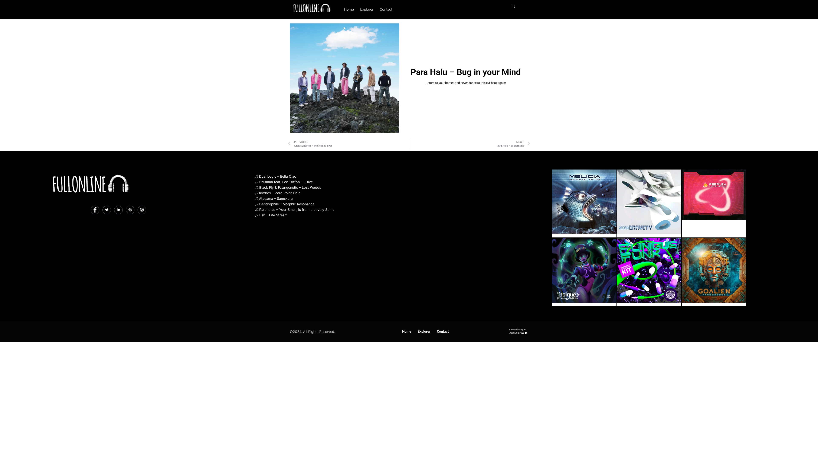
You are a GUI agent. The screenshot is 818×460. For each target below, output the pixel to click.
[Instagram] (142, 210)
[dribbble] (130, 210)
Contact (386, 9)
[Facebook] (95, 210)
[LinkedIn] (118, 210)
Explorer (366, 9)
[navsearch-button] (513, 6)
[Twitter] (106, 210)
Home (349, 9)
